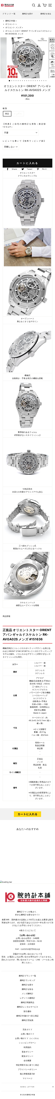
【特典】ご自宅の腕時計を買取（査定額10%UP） (24, 125)
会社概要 (27, 1060)
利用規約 (27, 1047)
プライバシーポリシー (27, 1069)
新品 (7, 114)
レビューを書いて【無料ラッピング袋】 (24, 141)
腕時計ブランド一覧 (27, 976)
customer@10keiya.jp (30, 949)
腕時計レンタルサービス (27, 1007)
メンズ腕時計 (27, 994)
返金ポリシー (27, 1052)
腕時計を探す (27, 985)
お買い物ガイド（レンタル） (27, 1038)
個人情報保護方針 (27, 1074)
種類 (5, 108)
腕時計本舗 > (11, 21)
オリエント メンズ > (14, 27)
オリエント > (11, 24)
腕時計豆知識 (27, 1020)
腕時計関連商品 (27, 1002)
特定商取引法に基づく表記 (27, 1065)
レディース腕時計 (27, 998)
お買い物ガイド (27, 1034)
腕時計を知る (27, 989)
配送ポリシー (27, 1056)
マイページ (27, 1078)
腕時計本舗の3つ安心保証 (27, 1016)
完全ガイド (27, 1029)
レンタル (18, 114)
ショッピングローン (27, 1043)
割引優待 (27, 1011)
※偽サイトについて (27, 930)
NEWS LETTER (27, 1087)
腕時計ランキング (27, 980)
